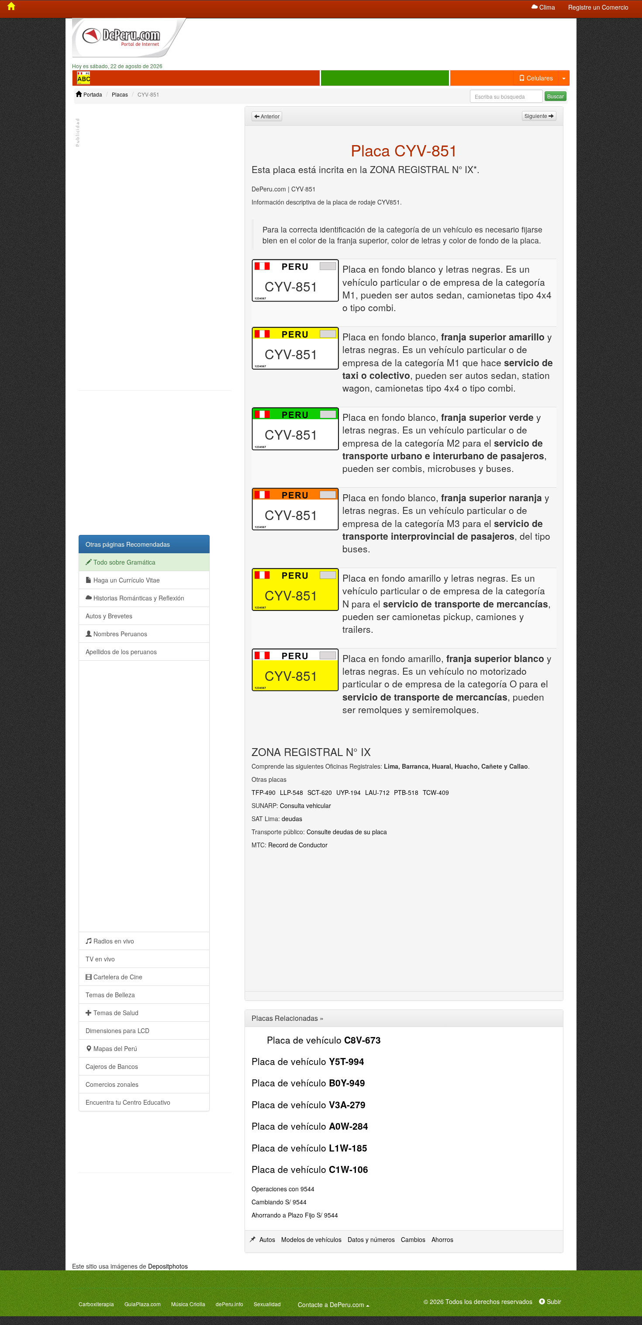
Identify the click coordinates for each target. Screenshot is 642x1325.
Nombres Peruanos (119, 633)
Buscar (555, 96)
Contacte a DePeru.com (335, 1304)
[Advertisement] (385, 39)
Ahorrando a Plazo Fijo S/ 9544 (295, 1215)
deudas (292, 818)
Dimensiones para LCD (117, 1030)
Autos (267, 1239)
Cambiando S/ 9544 (279, 1201)
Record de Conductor (298, 844)
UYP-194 (348, 792)
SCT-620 (319, 792)
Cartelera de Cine (117, 976)
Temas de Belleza (110, 994)
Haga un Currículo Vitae (126, 580)
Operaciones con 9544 (283, 1188)
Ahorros (442, 1239)
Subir (553, 1301)
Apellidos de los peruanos (121, 651)
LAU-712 (377, 792)
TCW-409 (436, 792)
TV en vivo (100, 958)
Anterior (269, 116)
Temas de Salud (115, 1012)
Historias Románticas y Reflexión (138, 597)
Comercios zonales (112, 1084)
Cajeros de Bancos (112, 1066)
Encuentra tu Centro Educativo (128, 1102)
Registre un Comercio (598, 7)
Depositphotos (168, 1266)
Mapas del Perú (114, 1048)
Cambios (413, 1239)
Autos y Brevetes (109, 615)
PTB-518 (406, 792)
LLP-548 (291, 792)
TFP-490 (264, 792)
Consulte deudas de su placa (347, 831)
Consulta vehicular (305, 805)
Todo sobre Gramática (123, 562)
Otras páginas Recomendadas (128, 544)
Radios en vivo (113, 941)
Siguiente (537, 115)
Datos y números (371, 1239)
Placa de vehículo (324, 1039)
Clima (546, 7)
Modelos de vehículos (311, 1239)
